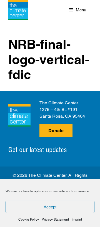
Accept (50, 207)
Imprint (77, 219)
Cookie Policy (28, 219)
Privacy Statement (55, 219)
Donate (56, 130)
